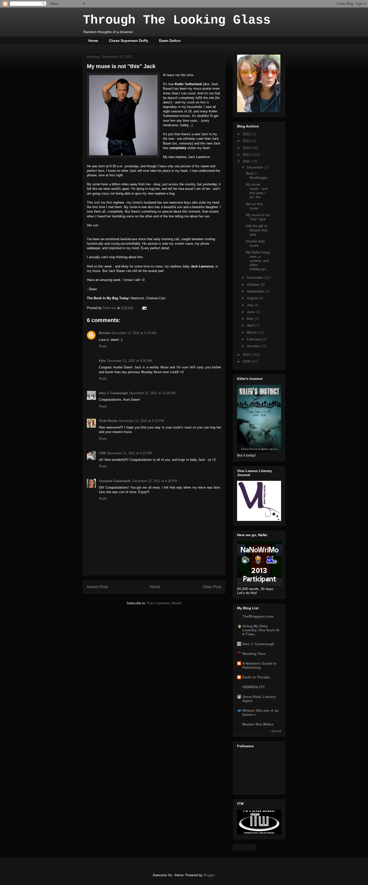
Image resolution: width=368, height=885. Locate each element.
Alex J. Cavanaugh (113, 393)
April (251, 325)
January (254, 346)
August (253, 298)
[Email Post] (144, 308)
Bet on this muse (254, 206)
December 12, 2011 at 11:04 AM (152, 393)
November (255, 277)
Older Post (211, 587)
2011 (247, 161)
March (252, 332)
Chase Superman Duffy (128, 41)
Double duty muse (255, 243)
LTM (102, 453)
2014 (247, 141)
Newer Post (97, 587)
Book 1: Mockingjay (256, 175)
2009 (247, 361)
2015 (247, 134)
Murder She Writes (258, 724)
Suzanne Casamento (115, 481)
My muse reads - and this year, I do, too (257, 190)
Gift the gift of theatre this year (256, 230)
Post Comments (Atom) (164, 603)
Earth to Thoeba (256, 677)
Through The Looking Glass (177, 20)
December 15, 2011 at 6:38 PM (154, 481)
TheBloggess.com (257, 616)
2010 (247, 355)
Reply (103, 346)
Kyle (102, 361)
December (255, 167)
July (250, 305)
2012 (247, 155)
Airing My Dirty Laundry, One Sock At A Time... (260, 630)
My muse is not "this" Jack (258, 217)
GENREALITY (253, 687)
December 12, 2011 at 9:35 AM (129, 361)
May (251, 319)
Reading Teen (254, 654)
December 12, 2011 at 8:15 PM (129, 453)
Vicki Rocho (108, 421)
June (251, 312)
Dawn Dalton (170, 41)
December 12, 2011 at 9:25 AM (133, 333)
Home (93, 41)
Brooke (104, 333)
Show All (276, 730)
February (254, 339)
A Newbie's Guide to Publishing (259, 665)
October (254, 284)
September (256, 291)
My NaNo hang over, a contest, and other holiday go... (258, 260)
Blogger (209, 875)
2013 (247, 148)
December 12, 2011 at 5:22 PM (141, 421)
